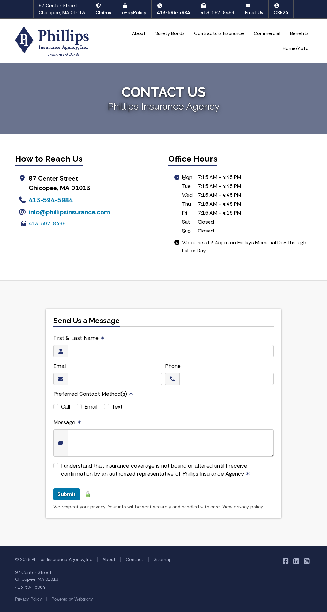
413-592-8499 (217, 13)
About (139, 33)
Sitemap (163, 559)
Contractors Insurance (219, 33)
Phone (173, 366)
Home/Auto (295, 48)
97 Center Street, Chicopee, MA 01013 (62, 9)
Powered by (72, 599)
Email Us (254, 13)
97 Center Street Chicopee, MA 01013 (36, 576)
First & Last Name (79, 338)
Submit (66, 494)
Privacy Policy (28, 599)
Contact (134, 559)
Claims (103, 13)
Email (59, 366)
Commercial (267, 33)
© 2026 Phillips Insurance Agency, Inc (53, 559)
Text (117, 406)
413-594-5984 (173, 13)
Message (67, 422)
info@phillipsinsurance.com (69, 212)
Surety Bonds (170, 33)
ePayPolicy (134, 13)
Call (65, 406)
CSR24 (281, 13)
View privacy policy (242, 507)
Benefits (299, 33)
